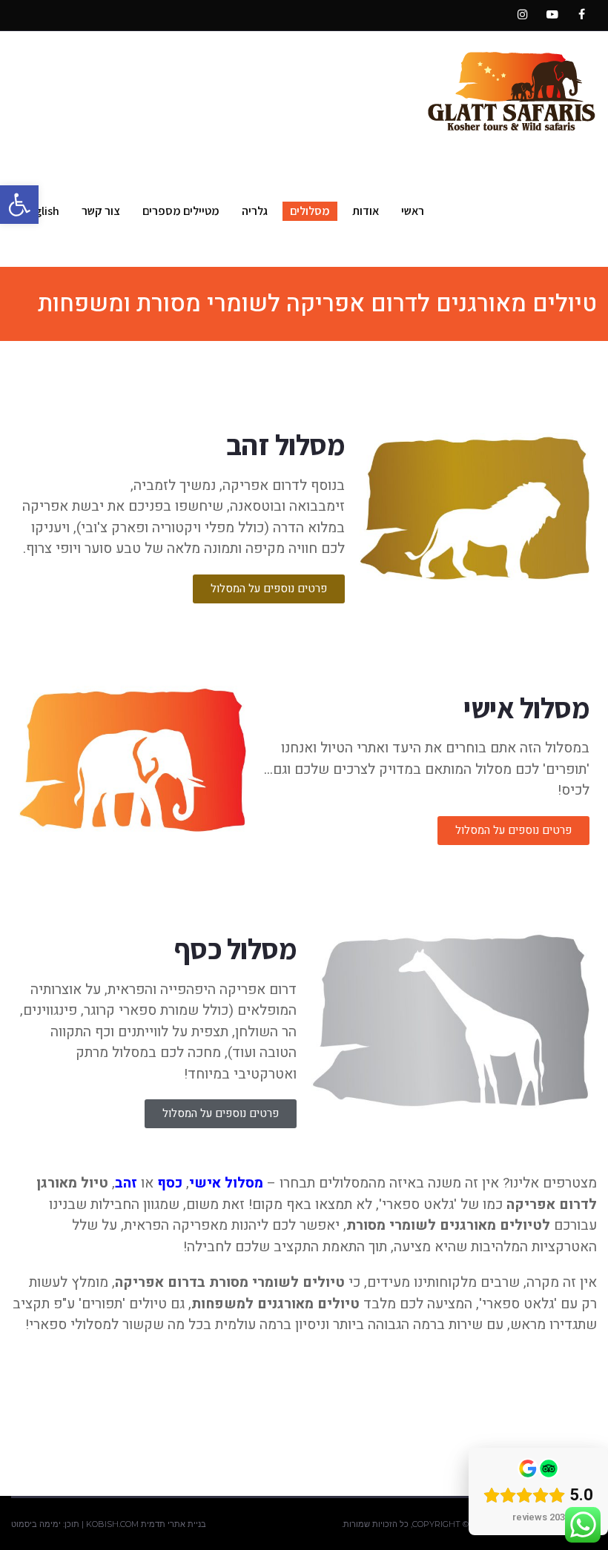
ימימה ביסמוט (36, 1524)
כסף (169, 1183)
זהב (126, 1183)
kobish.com (112, 1524)
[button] (19, 204)
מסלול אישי (226, 1183)
